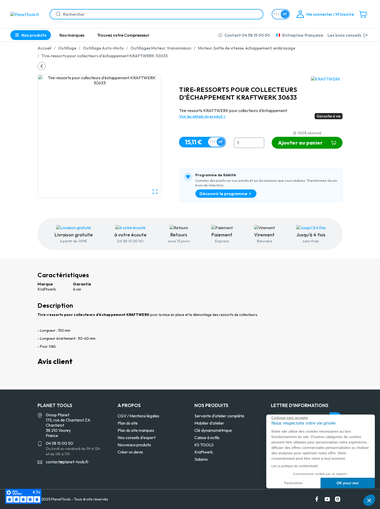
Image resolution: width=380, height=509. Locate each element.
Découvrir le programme (223, 193)
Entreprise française (302, 35)
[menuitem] (72, 35)
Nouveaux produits (134, 444)
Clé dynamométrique (213, 430)
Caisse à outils (206, 437)
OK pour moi (348, 483)
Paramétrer (293, 483)
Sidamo (201, 459)
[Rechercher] (56, 14)
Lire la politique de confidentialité (294, 466)
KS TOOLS (204, 444)
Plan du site (128, 423)
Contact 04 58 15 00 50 (247, 35)
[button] (369, 500)
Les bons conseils (344, 35)
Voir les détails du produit (201, 116)
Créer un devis (130, 452)
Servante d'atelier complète (219, 415)
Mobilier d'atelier (209, 423)
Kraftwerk (203, 452)
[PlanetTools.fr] (25, 14)
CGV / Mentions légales (138, 415)
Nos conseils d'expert (136, 437)
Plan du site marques (136, 430)
